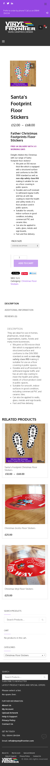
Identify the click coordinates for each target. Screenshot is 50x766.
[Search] (42, 620)
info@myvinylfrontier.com (21, 740)
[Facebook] (4, 3)
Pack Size (17, 241)
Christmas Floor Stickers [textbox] (24, 655)
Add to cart (25, 263)
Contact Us (7, 724)
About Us (6, 705)
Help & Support (9, 716)
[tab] (11, 303)
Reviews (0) (11, 316)
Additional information (19, 310)
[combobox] (25, 655)
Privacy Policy (8, 720)
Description (12, 303)
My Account (7, 709)
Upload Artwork (10, 713)
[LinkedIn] (12, 3)
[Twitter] (8, 3)
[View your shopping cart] (46, 27)
